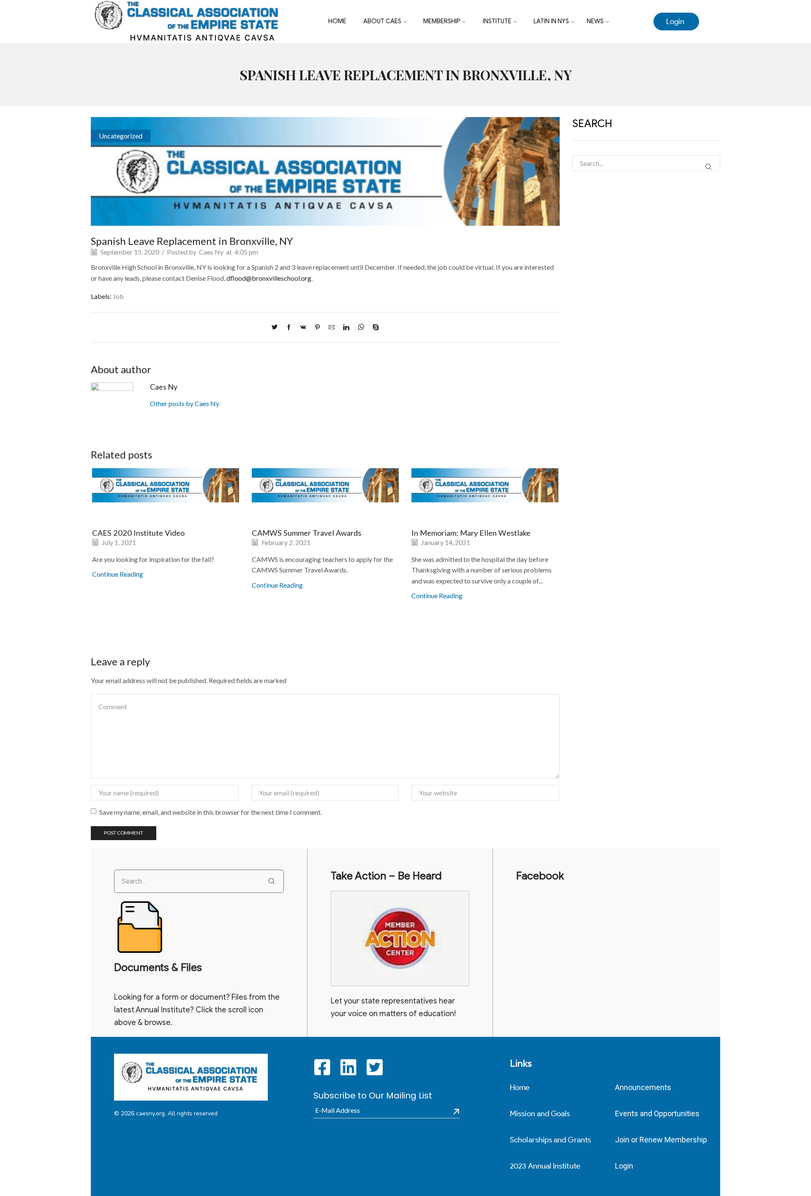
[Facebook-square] (322, 1067)
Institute (497, 21)
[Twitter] (277, 327)
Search (708, 167)
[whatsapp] (361, 327)
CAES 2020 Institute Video (138, 532)
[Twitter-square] (375, 1067)
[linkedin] (346, 327)
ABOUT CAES (382, 21)
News (595, 21)
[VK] (303, 327)
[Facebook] (289, 327)
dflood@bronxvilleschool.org (268, 278)
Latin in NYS (551, 21)
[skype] (373, 327)
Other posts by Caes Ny (184, 403)
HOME (337, 21)
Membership (441, 21)
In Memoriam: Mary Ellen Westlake (471, 532)
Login (675, 21)
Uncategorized (120, 136)
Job (118, 296)
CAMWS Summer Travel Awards (306, 532)
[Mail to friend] (331, 327)
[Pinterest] (317, 327)
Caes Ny (211, 252)
